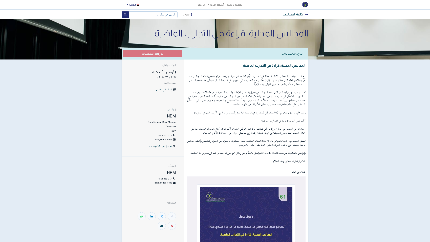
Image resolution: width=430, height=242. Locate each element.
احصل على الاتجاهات (160, 146)
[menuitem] (234, 5)
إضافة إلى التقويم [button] (164, 89)
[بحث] (125, 14)
